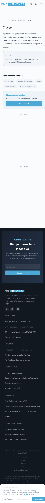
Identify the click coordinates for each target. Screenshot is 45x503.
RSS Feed (33, 411)
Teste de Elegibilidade (13, 373)
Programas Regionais (13, 337)
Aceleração (8, 81)
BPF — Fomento (11, 332)
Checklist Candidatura (13, 383)
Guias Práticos (10, 401)
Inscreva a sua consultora (14, 429)
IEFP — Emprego (11, 327)
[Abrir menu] (41, 4)
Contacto (25, 411)
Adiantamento (9, 86)
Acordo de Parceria (25, 81)
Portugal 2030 (10, 322)
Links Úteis (17, 411)
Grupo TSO (22, 453)
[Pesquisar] (31, 4)
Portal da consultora (12, 439)
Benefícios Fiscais (23, 322)
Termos (22, 460)
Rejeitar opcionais (23, 499)
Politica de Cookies (30, 494)
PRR (34, 332)
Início (14, 21)
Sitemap (8, 416)
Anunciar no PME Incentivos (15, 434)
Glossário (21, 21)
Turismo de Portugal (25, 327)
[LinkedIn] (18, 309)
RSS (22, 467)
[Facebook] (7, 309)
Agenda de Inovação (27, 86)
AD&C (39, 81)
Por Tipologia (10, 360)
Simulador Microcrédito (14, 388)
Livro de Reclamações (23, 470)
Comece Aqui (34, 406)
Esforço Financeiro (30, 378)
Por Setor (20, 355)
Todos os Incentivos (12, 350)
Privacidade (22, 457)
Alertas (27, 360)
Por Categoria (10, 355)
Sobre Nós (9, 411)
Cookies (23, 463)
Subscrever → (24, 104)
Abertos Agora (26, 350)
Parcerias (24, 439)
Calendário (20, 360)
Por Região (28, 355)
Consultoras (24, 406)
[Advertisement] (22, 138)
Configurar (8, 499)
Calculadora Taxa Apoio (14, 378)
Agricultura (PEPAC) (24, 332)
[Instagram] (12, 309)
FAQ (25, 401)
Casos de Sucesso (12, 406)
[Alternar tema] (36, 4)
